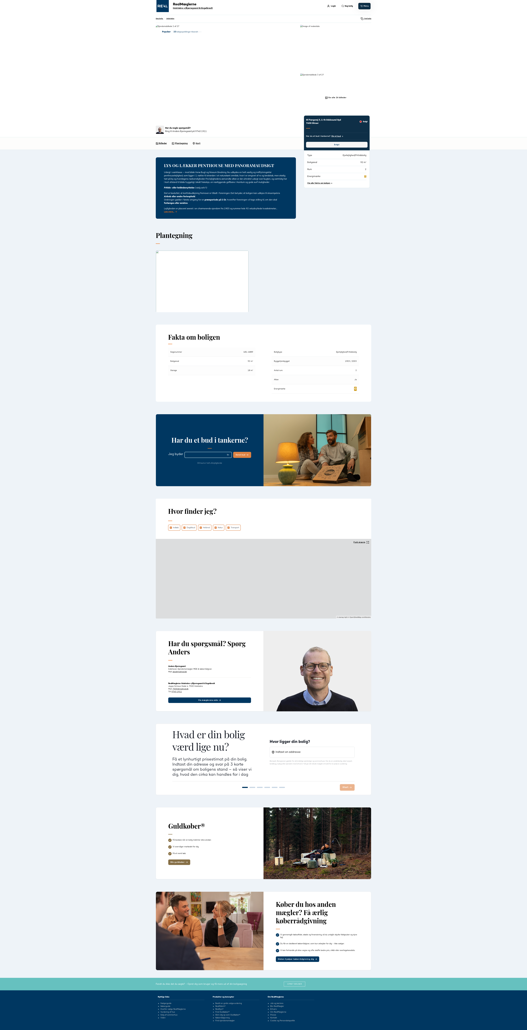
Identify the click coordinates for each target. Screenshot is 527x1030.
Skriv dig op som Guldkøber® (227, 1015)
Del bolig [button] (367, 18)
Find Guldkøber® (222, 1012)
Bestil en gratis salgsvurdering (228, 1003)
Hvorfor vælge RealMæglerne (173, 1009)
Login (333, 6)
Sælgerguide (165, 1003)
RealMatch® (220, 1006)
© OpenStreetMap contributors (359, 617)
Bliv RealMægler (277, 1006)
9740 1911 (176, 692)
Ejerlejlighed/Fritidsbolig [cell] (346, 352)
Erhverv (273, 1009)
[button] (364, 6)
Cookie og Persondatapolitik (282, 1021)
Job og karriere (276, 1003)
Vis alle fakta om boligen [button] (318, 183)
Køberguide (165, 1006)
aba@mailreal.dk (180, 672)
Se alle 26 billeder (337, 98)
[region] (263, 579)
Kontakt (273, 1018)
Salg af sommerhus (168, 1015)
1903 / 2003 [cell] (351, 361)
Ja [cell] (355, 380)
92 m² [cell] (250, 361)
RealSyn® (219, 1009)
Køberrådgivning (222, 1018)
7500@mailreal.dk (180, 689)
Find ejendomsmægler (225, 1021)
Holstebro (170, 18)
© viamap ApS (342, 617)
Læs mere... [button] (169, 212)
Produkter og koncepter (223, 997)
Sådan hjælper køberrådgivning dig (296, 959)
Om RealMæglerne (276, 997)
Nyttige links (163, 997)
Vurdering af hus (167, 1012)
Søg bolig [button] (349, 6)
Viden (163, 1018)
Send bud (240, 455)
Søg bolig (159, 18)
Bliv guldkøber (177, 862)
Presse (273, 1015)
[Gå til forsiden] (162, 6)
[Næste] (371, 281)
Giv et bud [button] (336, 136)
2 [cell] (356, 370)
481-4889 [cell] (248, 352)
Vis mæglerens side (208, 700)
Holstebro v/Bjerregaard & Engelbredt (193, 8)
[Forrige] (155, 281)
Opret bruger (294, 984)
